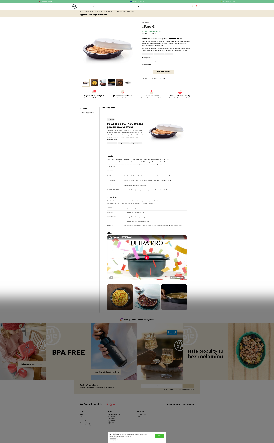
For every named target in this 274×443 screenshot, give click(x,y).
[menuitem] (93, 6)
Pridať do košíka (163, 72)
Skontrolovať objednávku (85, 427)
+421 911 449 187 (188, 404)
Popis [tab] (85, 108)
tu (130, 436)
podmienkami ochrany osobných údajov (185, 389)
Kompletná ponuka (141, 414)
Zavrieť (187, 83)
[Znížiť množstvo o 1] (143, 72)
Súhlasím (159, 435)
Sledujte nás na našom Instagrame (139, 320)
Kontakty (82, 414)
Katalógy (82, 418)
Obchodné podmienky (85, 423)
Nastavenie (113, 439)
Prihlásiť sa (188, 385)
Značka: (145, 22)
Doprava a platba (84, 421)
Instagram (111, 405)
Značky (138, 416)
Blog (81, 416)
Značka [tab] (87, 112)
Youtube (114, 405)
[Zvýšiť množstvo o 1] (151, 72)
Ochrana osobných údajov (86, 425)
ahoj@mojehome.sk (173, 404)
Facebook (107, 405)
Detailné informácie (146, 64)
